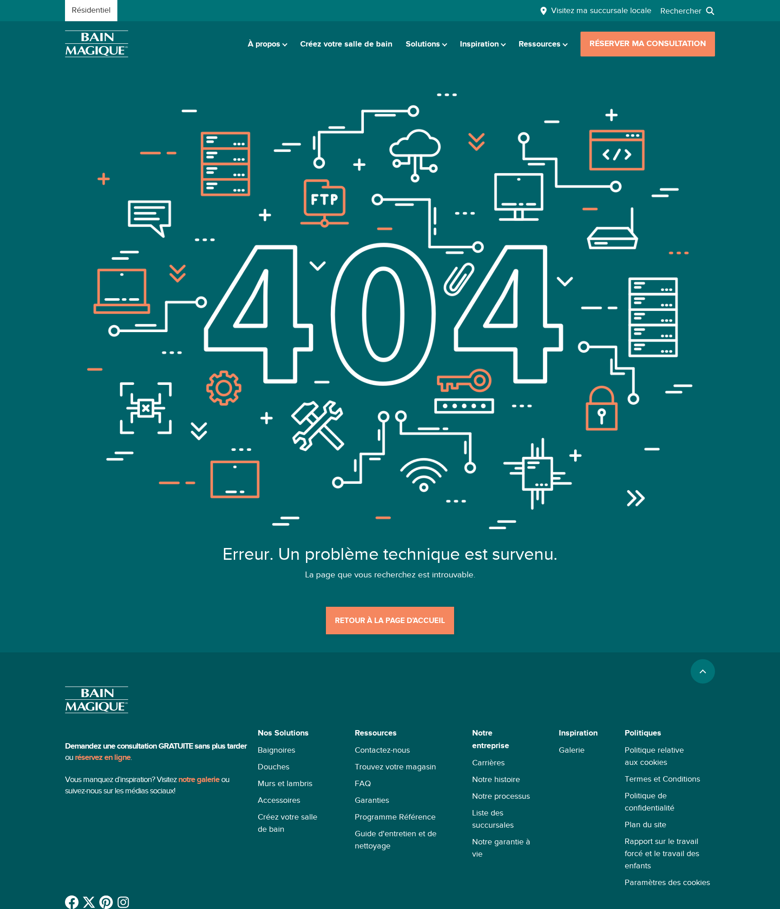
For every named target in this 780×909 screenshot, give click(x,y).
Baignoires (276, 749)
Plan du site (645, 824)
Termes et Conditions (662, 778)
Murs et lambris (285, 783)
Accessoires (279, 800)
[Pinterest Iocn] (106, 902)
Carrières (488, 762)
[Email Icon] (123, 902)
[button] (293, 808)
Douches (273, 766)
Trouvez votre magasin (395, 766)
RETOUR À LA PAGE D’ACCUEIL (390, 620)
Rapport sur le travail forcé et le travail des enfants (662, 853)
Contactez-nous (382, 749)
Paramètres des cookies (667, 882)
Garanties (372, 800)
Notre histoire (496, 779)
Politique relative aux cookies (654, 756)
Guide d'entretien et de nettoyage (395, 839)
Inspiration (479, 44)
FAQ (363, 783)
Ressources (540, 44)
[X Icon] (89, 902)
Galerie (572, 749)
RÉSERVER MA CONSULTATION (648, 44)
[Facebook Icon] (72, 902)
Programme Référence (395, 816)
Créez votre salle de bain (346, 44)
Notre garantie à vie (501, 847)
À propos (264, 44)
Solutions (423, 44)
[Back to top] (703, 671)
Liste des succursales (493, 818)
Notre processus (501, 796)
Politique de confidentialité (649, 801)
